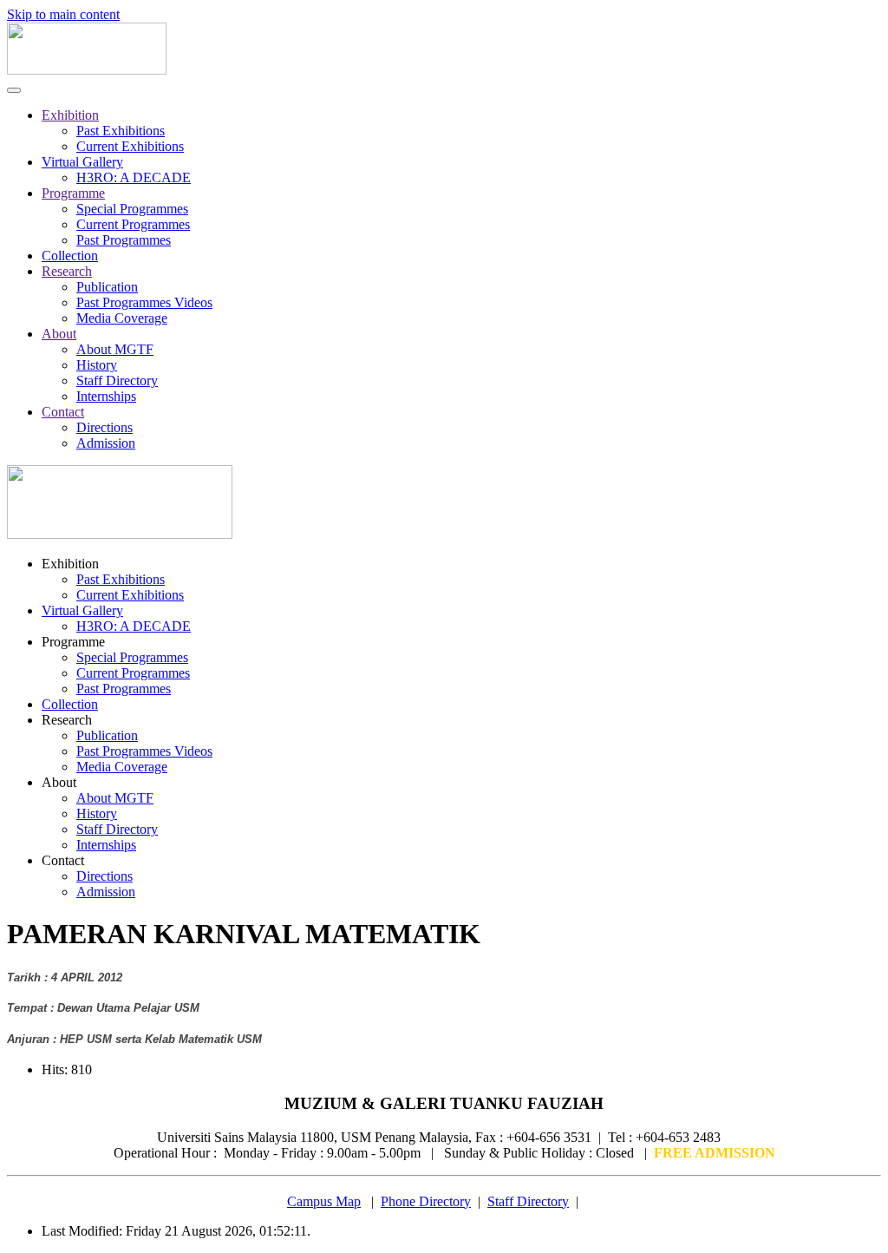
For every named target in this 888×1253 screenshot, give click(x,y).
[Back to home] (86, 69)
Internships (106, 396)
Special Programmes (132, 208)
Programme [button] (73, 641)
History (96, 365)
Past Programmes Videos (144, 302)
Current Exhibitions (130, 146)
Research (67, 271)
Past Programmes (123, 240)
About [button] (59, 782)
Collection (70, 255)
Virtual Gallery (82, 161)
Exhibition (70, 115)
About (59, 333)
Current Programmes (133, 224)
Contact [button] (63, 860)
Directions (104, 427)
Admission (105, 443)
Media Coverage (121, 318)
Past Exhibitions (120, 130)
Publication (107, 286)
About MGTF (114, 349)
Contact (63, 411)
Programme (73, 193)
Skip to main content (63, 14)
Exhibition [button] (70, 563)
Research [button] (67, 719)
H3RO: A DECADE (133, 177)
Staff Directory (117, 380)
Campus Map (324, 1201)
